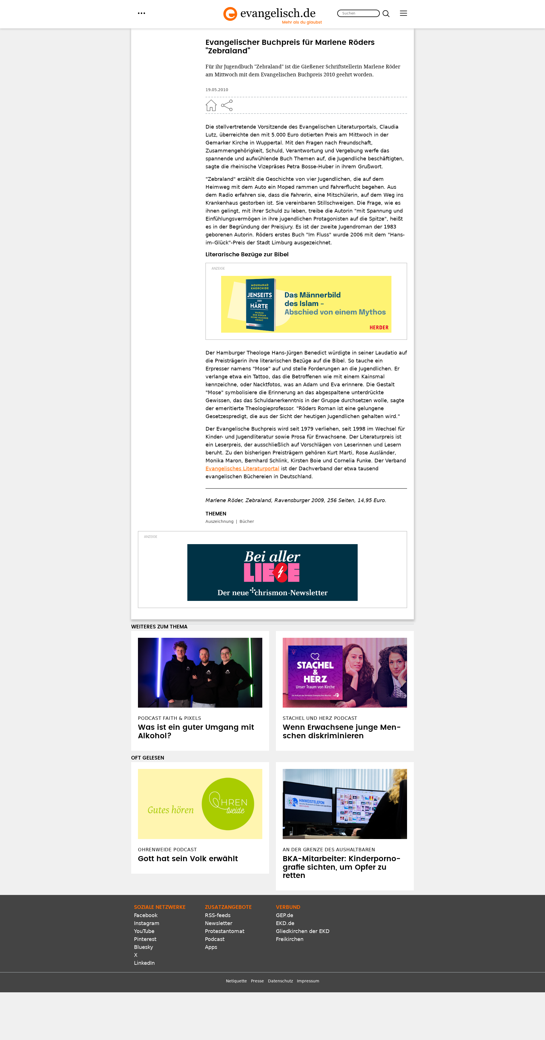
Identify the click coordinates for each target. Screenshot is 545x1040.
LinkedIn (144, 963)
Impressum (308, 981)
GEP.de (284, 915)
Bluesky (143, 947)
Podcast (215, 939)
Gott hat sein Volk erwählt (188, 859)
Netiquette (236, 981)
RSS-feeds (217, 915)
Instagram (147, 923)
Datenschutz (280, 981)
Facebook (146, 915)
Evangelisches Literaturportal (242, 468)
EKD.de (285, 923)
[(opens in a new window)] (306, 304)
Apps (211, 947)
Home (211, 105)
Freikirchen (289, 939)
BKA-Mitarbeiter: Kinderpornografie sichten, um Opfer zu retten (342, 867)
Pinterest (145, 939)
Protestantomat (224, 931)
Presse (257, 981)
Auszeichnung (220, 521)
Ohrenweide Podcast (167, 849)
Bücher (247, 521)
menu (141, 13)
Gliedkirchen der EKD (303, 931)
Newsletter (218, 923)
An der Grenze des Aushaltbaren (329, 849)
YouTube (144, 931)
